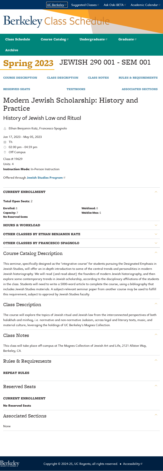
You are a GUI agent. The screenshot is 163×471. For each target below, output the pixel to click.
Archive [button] (11, 50)
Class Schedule (17, 39)
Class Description (62, 77)
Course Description (20, 77)
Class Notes (98, 77)
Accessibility (131, 463)
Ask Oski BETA (114, 4)
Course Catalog (53, 39)
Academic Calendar (144, 4)
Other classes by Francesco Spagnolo (41, 243)
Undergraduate (92, 39)
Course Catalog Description (33, 253)
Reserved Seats (16, 89)
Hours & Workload (21, 225)
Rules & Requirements (138, 77)
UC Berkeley (55, 4)
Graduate (126, 39)
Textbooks (76, 89)
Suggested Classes (84, 4)
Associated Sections (140, 89)
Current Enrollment (24, 192)
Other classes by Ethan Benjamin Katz (41, 234)
